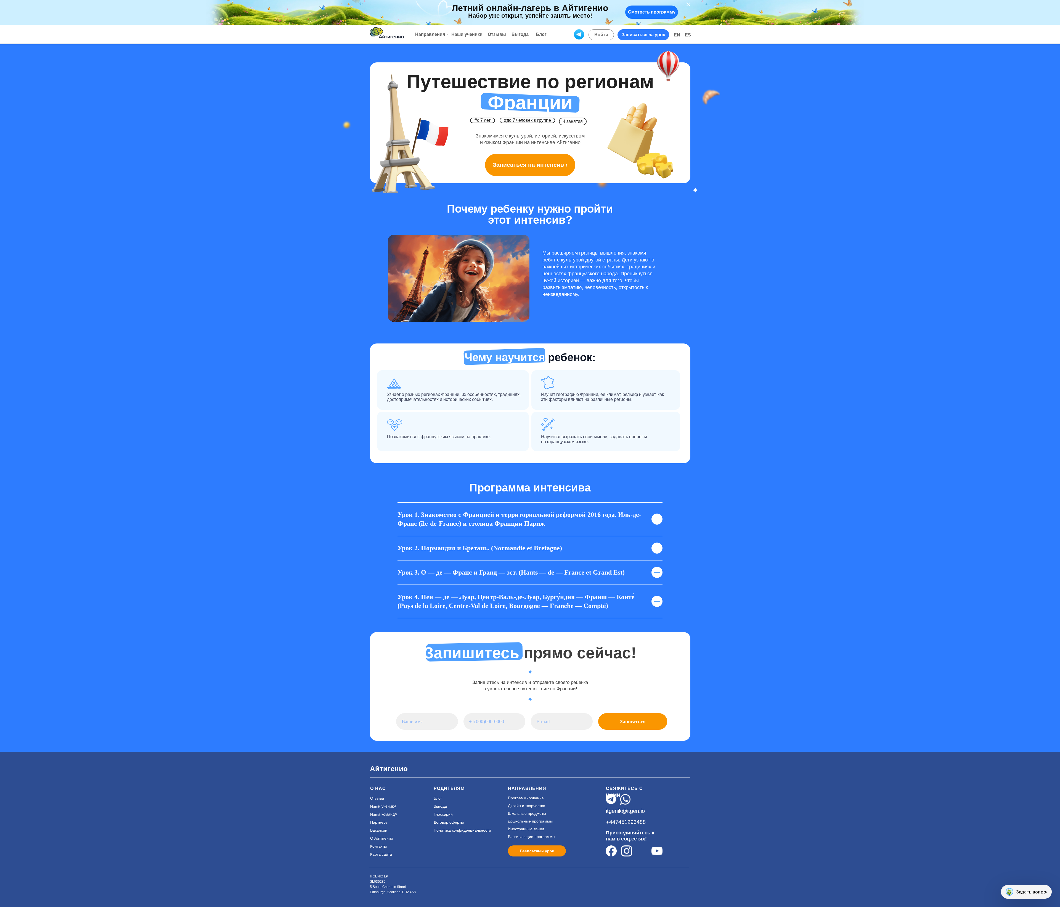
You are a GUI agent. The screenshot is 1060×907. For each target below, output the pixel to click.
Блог (438, 798)
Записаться (633, 721)
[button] (643, 34)
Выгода (440, 806)
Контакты (378, 846)
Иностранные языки (526, 829)
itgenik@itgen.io (625, 811)
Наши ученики (383, 806)
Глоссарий (443, 814)
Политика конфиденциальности (462, 830)
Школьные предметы (527, 813)
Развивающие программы (531, 836)
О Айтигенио (381, 838)
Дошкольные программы (530, 821)
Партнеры (379, 822)
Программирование (526, 798)
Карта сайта (381, 854)
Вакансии (378, 830)
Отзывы (377, 798)
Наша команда (383, 814)
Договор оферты (449, 822)
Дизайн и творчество (526, 805)
